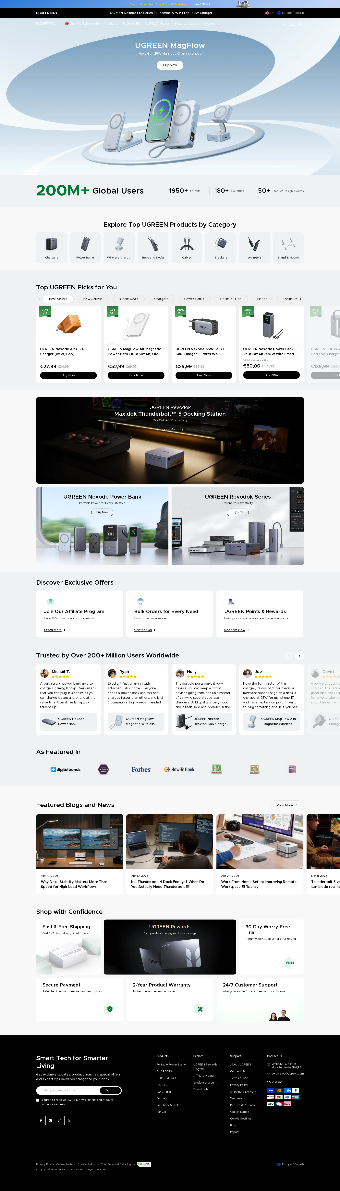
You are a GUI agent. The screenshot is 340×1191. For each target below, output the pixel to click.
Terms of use (239, 1078)
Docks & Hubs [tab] (230, 299)
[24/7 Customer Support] (260, 999)
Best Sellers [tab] (58, 299)
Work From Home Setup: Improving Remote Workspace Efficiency (259, 884)
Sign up (110, 1090)
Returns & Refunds (242, 1105)
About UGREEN (240, 1064)
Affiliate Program (204, 1076)
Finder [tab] (262, 299)
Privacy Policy (239, 1085)
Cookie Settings (240, 1118)
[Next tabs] (301, 299)
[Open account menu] (292, 24)
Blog (233, 1125)
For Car (161, 1112)
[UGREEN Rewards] (170, 947)
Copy (265, 360)
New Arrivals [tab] (93, 299)
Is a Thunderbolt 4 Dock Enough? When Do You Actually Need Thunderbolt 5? (167, 884)
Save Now (201, 4)
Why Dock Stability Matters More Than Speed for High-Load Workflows (74, 884)
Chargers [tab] (161, 299)
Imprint (234, 1132)
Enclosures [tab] (291, 299)
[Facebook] (41, 1120)
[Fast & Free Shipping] (68, 947)
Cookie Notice (239, 1112)
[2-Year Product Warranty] (170, 999)
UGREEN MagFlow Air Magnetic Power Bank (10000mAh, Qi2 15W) (134, 354)
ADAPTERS (164, 1091)
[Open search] (284, 24)
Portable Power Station (172, 1064)
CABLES (162, 1085)
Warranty (236, 1098)
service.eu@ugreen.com (288, 1073)
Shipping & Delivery (243, 1091)
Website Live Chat (284, 1064)
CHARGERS (164, 1071)
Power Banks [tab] (194, 299)
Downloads (200, 1089)
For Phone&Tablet (169, 1105)
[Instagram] (50, 1120)
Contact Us (237, 1071)
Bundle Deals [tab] (128, 299)
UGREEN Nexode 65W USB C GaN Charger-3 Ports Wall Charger (200, 354)
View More (285, 805)
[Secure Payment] (79, 999)
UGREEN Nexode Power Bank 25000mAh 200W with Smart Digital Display (269, 354)
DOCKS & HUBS (167, 1078)
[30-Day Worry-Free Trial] (271, 947)
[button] (7, 96)
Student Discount (205, 1082)
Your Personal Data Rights (118, 1164)
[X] (69, 1120)
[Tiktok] (60, 1120)
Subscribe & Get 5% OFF (170, 65)
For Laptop (164, 1098)
